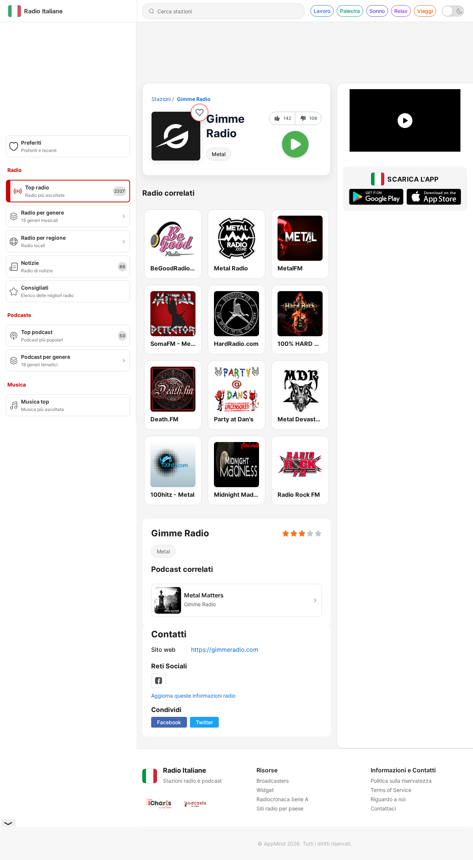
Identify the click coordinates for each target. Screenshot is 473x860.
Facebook (169, 722)
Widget (265, 790)
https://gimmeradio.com (224, 649)
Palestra (350, 11)
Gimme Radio (194, 99)
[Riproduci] (295, 144)
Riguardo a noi (388, 799)
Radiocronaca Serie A (282, 799)
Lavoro (322, 11)
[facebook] (158, 680)
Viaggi (425, 11)
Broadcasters (272, 781)
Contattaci (383, 808)
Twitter (204, 722)
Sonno (377, 11)
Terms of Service (391, 790)
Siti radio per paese (279, 808)
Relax (401, 11)
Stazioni (161, 99)
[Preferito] (199, 112)
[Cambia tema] (453, 11)
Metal (218, 154)
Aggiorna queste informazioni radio (193, 695)
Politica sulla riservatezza (401, 781)
